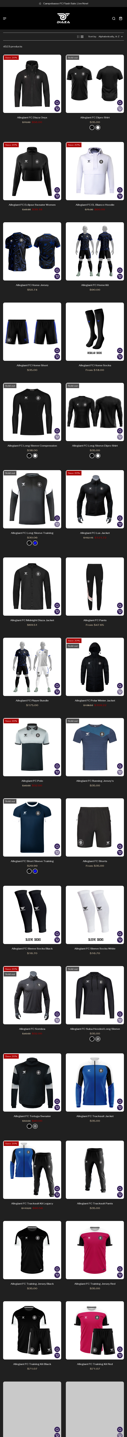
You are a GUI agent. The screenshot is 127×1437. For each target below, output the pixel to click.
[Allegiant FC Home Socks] (95, 332)
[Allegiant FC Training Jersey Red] (95, 1250)
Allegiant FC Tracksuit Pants (95, 1203)
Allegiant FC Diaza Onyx (32, 117)
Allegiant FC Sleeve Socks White (94, 948)
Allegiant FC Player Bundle (32, 700)
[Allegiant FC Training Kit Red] (95, 1330)
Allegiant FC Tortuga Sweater (32, 1116)
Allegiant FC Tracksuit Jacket (95, 1116)
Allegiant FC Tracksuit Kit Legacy (32, 1203)
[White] (98, 127)
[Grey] (35, 1126)
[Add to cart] (57, 109)
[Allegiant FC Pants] (95, 586)
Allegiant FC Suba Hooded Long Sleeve (95, 1029)
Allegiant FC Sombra (32, 1029)
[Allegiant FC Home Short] (32, 332)
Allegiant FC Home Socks (95, 365)
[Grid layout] (82, 36)
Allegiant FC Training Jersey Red (94, 1283)
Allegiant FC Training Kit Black (32, 1364)
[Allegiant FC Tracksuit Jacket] (95, 1082)
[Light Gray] (98, 1039)
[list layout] (78, 36)
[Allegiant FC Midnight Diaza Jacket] (32, 586)
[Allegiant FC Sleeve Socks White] (95, 915)
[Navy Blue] (35, 543)
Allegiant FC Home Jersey (32, 285)
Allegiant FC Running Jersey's (95, 780)
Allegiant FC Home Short (32, 365)
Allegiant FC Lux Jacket (95, 533)
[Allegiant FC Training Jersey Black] (32, 1250)
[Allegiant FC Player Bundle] (32, 667)
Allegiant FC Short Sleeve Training (32, 861)
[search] (113, 18)
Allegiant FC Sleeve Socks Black (32, 948)
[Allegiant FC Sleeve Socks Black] (32, 915)
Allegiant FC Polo (32, 780)
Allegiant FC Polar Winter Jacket (95, 700)
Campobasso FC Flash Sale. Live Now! (65, 3)
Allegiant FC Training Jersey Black (32, 1283)
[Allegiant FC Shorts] (95, 827)
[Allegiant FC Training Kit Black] (32, 1330)
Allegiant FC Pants (95, 620)
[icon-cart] (120, 18)
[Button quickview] (57, 102)
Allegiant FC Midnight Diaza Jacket (32, 620)
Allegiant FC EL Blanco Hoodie (95, 204)
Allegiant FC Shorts (95, 861)
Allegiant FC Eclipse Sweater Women (32, 204)
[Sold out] (120, 109)
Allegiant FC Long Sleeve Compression (32, 445)
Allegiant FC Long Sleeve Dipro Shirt (95, 445)
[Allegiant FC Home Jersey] (32, 251)
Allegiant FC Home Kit (95, 285)
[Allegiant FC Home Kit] (95, 251)
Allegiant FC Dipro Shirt (95, 117)
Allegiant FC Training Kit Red (95, 1364)
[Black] (92, 127)
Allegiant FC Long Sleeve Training (32, 533)
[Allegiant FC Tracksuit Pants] (95, 1170)
